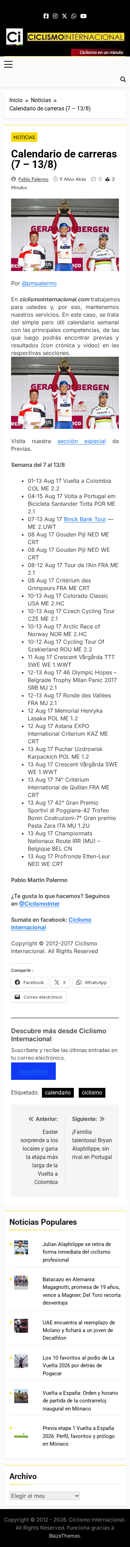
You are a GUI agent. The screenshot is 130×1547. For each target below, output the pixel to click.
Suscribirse (33, 1071)
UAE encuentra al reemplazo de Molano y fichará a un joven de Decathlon (79, 1330)
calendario (58, 1092)
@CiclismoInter (39, 903)
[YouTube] (83, 16)
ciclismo (92, 1092)
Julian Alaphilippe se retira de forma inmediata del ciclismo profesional (77, 1252)
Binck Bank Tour (85, 519)
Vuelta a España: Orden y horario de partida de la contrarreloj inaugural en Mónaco (80, 1401)
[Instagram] (55, 16)
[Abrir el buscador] (123, 79)
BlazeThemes (64, 1536)
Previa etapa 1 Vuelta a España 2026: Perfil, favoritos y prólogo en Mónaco (79, 1436)
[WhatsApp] (73, 16)
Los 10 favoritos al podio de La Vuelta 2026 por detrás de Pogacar (78, 1366)
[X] (64, 16)
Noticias (24, 137)
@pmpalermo (39, 283)
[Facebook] (46, 16)
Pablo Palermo (33, 179)
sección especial (82, 441)
